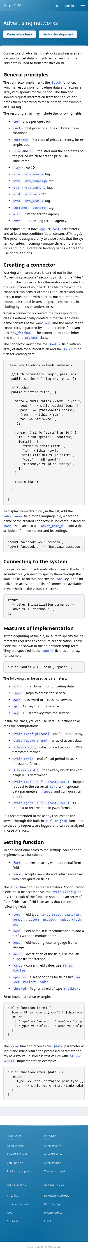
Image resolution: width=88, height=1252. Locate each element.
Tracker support (54, 1171)
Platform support (18, 1171)
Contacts (13, 1221)
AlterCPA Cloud (17, 1154)
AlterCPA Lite (52, 1146)
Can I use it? (15, 1163)
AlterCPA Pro (15, 1146)
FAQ (9, 1213)
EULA (47, 1221)
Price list (12, 1195)
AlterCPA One (53, 1154)
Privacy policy (53, 1213)
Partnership (52, 1204)
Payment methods (56, 1195)
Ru (56, 6)
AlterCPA (12, 5)
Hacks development (58, 34)
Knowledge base (19, 34)
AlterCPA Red (52, 1163)
